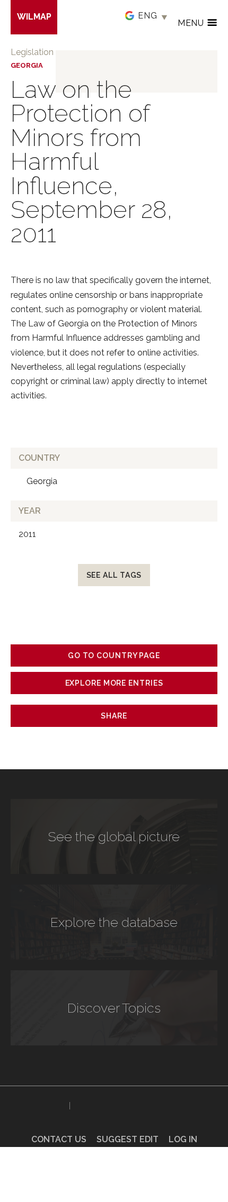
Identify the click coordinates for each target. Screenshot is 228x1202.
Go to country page (114, 655)
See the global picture (114, 836)
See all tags (114, 575)
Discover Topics (114, 1008)
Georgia (27, 65)
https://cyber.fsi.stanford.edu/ (37, 1103)
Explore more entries (114, 683)
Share (114, 716)
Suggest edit (128, 1139)
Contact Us (58, 1139)
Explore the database (114, 922)
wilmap (34, 17)
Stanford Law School (110, 1105)
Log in (183, 1139)
